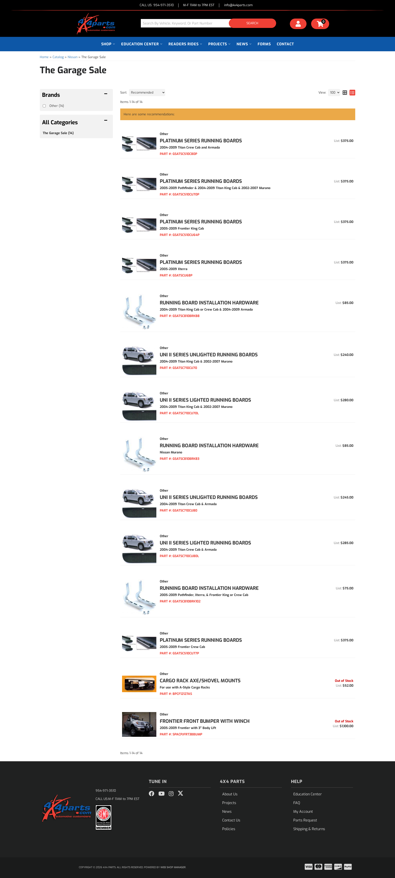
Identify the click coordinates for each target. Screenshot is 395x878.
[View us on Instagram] (171, 794)
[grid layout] (345, 92)
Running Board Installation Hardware (209, 303)
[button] (210, 23)
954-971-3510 (106, 791)
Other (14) (56, 106)
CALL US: (157, 5)
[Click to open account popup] (298, 24)
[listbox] (147, 92)
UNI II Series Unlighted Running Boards (209, 355)
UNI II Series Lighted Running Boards (205, 400)
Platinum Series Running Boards (201, 141)
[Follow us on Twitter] (180, 793)
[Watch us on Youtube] (161, 794)
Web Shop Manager (173, 867)
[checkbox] (44, 105)
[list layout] (352, 92)
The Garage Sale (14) (58, 133)
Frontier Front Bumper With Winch (205, 721)
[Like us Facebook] (151, 794)
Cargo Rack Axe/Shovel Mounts (200, 680)
